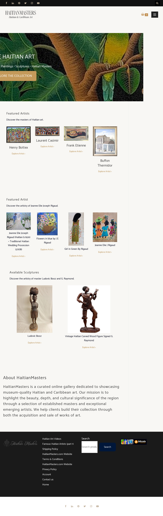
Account (46, 474)
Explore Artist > (18, 154)
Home (45, 484)
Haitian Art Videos (51, 439)
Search (86, 438)
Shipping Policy (50, 449)
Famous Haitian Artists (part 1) (58, 444)
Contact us (47, 479)
